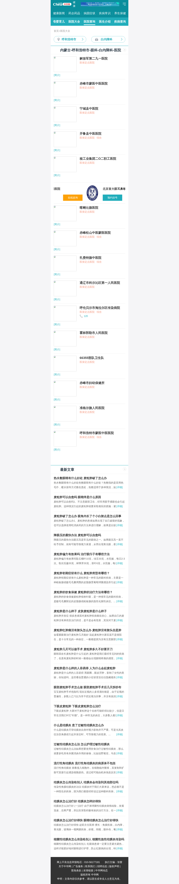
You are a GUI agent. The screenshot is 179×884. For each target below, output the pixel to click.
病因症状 (89, 13)
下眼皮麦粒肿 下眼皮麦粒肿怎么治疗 (77, 706)
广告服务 (78, 866)
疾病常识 (105, 13)
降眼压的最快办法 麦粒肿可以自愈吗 (77, 535)
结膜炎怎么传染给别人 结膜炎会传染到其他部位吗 (86, 782)
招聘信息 (102, 866)
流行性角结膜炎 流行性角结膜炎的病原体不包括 (85, 763)
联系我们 (90, 866)
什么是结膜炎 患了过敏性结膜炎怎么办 (79, 725)
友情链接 (88, 870)
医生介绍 (105, 21)
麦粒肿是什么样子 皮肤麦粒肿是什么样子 (80, 611)
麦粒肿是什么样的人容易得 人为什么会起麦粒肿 (85, 668)
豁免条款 (76, 870)
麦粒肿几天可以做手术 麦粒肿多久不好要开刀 (83, 649)
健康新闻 (59, 13)
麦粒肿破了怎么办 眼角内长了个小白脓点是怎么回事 (87, 516)
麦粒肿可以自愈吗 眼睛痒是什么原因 (77, 497)
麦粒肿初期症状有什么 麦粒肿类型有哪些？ (82, 573)
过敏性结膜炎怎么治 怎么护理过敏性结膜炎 (82, 744)
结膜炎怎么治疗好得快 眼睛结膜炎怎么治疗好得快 (86, 820)
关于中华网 (65, 866)
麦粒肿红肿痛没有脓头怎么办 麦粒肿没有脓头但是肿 (87, 630)
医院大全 (74, 21)
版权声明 (114, 866)
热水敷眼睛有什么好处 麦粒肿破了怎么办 (80, 478)
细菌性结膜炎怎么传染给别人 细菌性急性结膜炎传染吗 (89, 839)
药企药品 (74, 13)
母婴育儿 (59, 21)
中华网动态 (101, 870)
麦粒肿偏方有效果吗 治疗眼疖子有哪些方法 (82, 554)
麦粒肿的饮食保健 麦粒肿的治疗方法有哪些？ (83, 592)
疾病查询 (120, 21)
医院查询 (89, 21)
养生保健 (120, 13)
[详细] (119, 487)
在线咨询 (114, 197)
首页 (56, 31)
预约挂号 (82, 197)
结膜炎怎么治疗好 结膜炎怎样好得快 (77, 801)
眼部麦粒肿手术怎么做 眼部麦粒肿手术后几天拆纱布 (87, 687)
